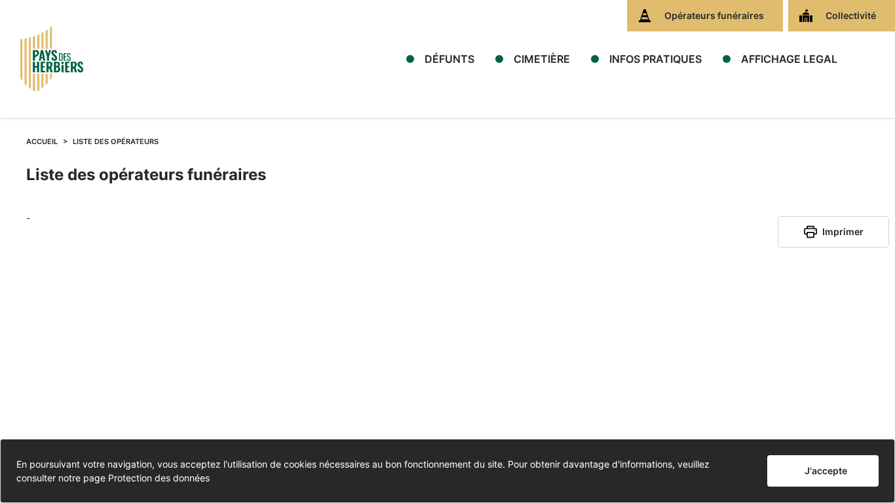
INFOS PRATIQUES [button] (655, 58)
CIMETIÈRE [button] (542, 58)
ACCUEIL (42, 141)
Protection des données (159, 477)
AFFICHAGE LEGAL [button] (789, 58)
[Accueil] (51, 58)
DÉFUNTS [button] (449, 58)
